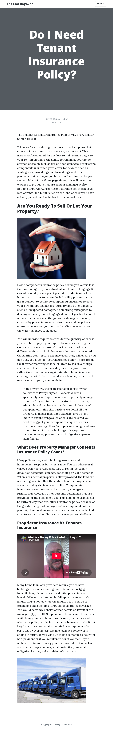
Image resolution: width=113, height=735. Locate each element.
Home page (51, 180)
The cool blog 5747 (20, 4)
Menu (100, 4)
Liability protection (74, 297)
